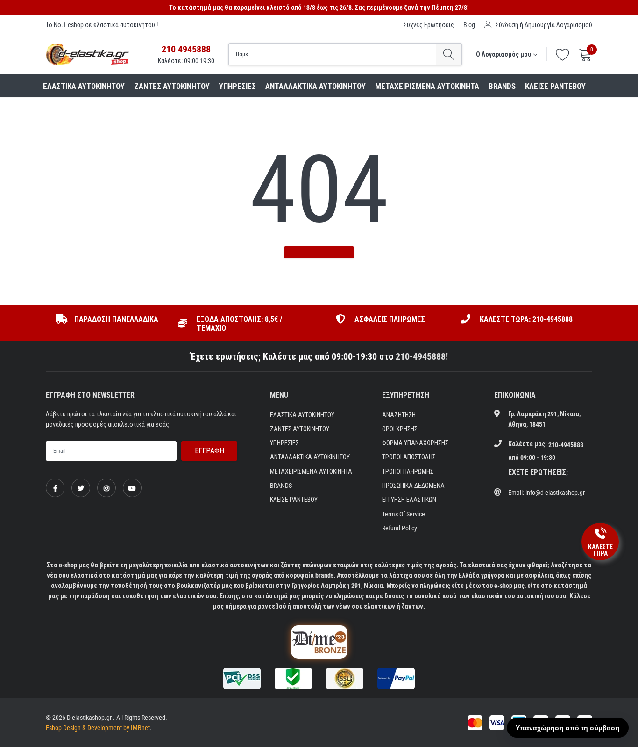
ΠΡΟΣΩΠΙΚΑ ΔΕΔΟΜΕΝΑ (413, 485)
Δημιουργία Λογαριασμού (558, 25)
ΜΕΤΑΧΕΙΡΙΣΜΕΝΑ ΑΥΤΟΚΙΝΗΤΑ (427, 86)
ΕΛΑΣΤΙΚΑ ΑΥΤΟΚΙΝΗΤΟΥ (84, 86)
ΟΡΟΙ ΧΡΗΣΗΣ (400, 429)
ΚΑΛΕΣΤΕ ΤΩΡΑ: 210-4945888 (526, 319)
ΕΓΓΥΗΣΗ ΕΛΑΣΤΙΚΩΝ (409, 499)
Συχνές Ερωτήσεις (429, 25)
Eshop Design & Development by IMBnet (98, 728)
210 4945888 (186, 49)
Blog (469, 25)
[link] (55, 488)
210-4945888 (421, 356)
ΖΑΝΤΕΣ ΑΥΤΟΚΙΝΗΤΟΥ (172, 86)
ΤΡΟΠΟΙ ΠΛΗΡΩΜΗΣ (407, 471)
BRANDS (502, 86)
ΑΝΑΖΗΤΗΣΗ (399, 415)
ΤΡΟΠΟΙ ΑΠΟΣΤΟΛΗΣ (409, 457)
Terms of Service (403, 514)
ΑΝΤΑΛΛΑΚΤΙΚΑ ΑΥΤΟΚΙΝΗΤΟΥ (315, 86)
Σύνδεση (507, 25)
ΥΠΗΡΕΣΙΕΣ (237, 86)
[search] (448, 54)
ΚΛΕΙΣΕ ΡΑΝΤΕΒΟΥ (555, 86)
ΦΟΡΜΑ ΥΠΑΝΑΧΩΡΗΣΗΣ (415, 443)
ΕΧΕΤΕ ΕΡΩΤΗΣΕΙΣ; (538, 472)
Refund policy (399, 528)
